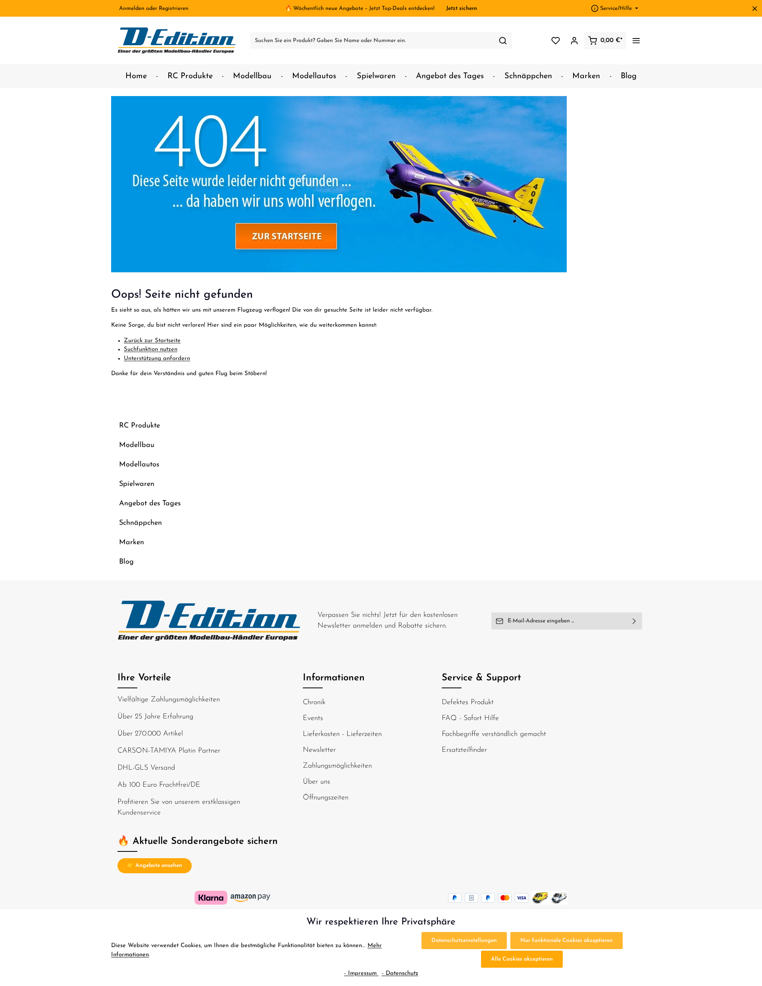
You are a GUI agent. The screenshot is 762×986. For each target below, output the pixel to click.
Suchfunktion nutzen (150, 349)
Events (313, 718)
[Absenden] (634, 621)
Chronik (314, 702)
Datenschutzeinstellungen (464, 941)
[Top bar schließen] (754, 8)
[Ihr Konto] (574, 40)
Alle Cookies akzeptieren (522, 959)
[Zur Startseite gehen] (177, 40)
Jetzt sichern (461, 9)
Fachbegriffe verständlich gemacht (494, 734)
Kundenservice (139, 813)
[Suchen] (503, 40)
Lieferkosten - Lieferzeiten (342, 734)
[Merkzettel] (555, 40)
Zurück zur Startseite (152, 341)
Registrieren (174, 9)
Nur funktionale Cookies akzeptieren (566, 941)
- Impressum (361, 973)
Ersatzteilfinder (464, 750)
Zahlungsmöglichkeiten (337, 766)
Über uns (316, 782)
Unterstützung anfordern (157, 359)
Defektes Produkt (468, 702)
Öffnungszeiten (325, 797)
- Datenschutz (400, 973)
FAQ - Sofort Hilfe (470, 718)
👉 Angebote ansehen (154, 866)
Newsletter (319, 750)
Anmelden (131, 9)
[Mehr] (636, 40)
